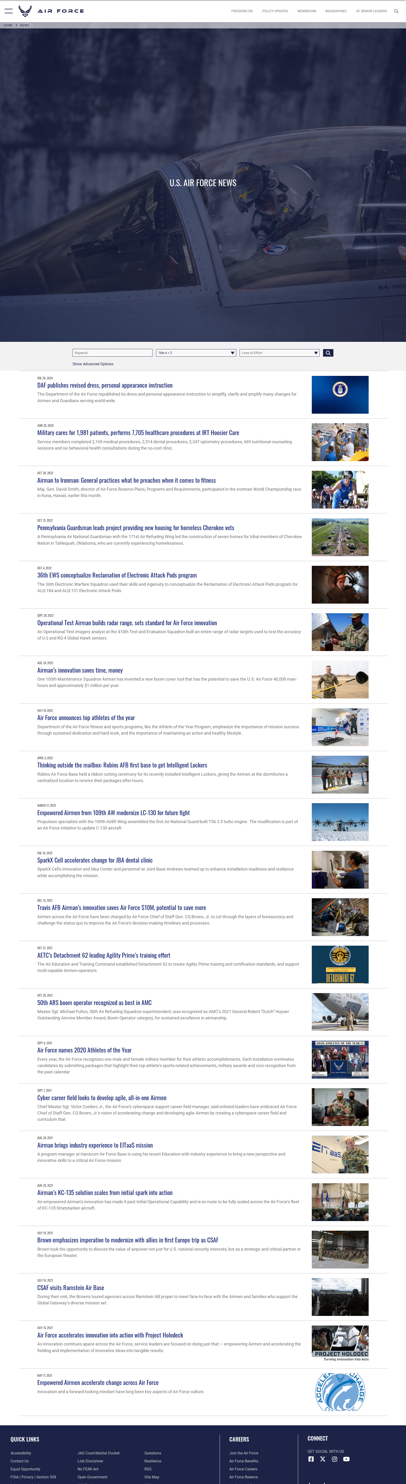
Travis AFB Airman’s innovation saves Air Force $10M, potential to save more (121, 907)
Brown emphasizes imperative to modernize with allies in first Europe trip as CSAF (128, 1239)
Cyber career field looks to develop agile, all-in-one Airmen (101, 1097)
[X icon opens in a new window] (322, 1459)
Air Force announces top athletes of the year (86, 717)
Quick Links (25, 1439)
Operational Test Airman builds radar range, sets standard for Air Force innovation (127, 622)
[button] (7, 11)
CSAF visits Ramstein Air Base (70, 1287)
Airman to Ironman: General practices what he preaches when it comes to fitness (126, 480)
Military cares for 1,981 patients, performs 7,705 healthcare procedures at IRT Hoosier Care (138, 432)
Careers (239, 1439)
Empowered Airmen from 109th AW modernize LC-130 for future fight (113, 812)
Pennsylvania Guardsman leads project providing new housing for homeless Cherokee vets (135, 527)
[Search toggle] (397, 11)
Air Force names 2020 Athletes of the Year (84, 1049)
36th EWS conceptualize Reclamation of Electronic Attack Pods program (117, 574)
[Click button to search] (328, 353)
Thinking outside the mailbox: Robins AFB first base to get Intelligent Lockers (122, 764)
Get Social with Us (326, 1451)
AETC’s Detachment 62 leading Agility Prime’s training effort (103, 955)
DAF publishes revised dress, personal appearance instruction (104, 384)
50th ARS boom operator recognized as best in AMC (94, 1002)
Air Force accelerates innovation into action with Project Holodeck (110, 1334)
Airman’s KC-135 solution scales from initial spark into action (104, 1192)
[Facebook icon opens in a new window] (311, 1459)
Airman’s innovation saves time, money (80, 670)
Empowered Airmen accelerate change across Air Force (98, 1382)
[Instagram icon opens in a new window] (334, 1459)
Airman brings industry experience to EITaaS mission (95, 1144)
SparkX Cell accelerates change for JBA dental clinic (95, 859)
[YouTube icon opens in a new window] (346, 1459)
